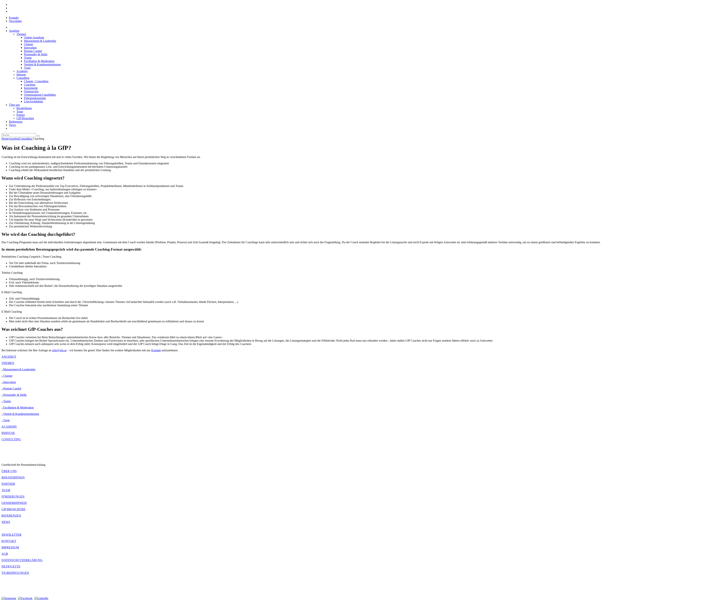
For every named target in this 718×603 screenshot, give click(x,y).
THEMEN (7, 363)
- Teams (6, 401)
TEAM (5, 490)
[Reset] (38, 135)
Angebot (14, 138)
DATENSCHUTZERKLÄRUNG (22, 560)
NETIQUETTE (10, 566)
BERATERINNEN (13, 477)
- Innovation (8, 382)
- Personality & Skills (14, 394)
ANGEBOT (8, 356)
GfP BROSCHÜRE (13, 509)
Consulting (26, 138)
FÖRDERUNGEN (12, 496)
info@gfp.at (59, 350)
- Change (6, 375)
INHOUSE (8, 433)
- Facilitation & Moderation (17, 407)
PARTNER (8, 483)
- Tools (5, 420)
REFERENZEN (11, 515)
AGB (4, 553)
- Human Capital (11, 388)
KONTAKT (8, 541)
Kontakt (156, 350)
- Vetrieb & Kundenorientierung (20, 413)
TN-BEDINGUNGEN (15, 572)
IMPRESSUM (10, 547)
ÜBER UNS (9, 471)
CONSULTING (11, 439)
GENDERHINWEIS (14, 502)
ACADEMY (9, 426)
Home (5, 138)
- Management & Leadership (18, 369)
